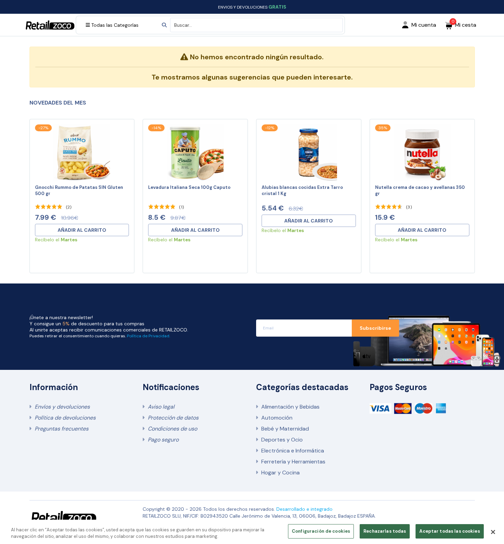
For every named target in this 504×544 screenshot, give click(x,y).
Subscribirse (375, 328)
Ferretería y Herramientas (293, 461)
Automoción (276, 417)
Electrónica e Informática (292, 450)
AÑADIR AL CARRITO (82, 230)
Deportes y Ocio (282, 439)
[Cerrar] (493, 532)
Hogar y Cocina (280, 472)
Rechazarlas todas (384, 531)
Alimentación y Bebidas (290, 406)
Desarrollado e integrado (304, 509)
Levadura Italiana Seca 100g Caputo (189, 187)
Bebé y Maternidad (285, 428)
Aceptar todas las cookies (449, 531)
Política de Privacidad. (148, 336)
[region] (252, 532)
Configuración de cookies (321, 531)
